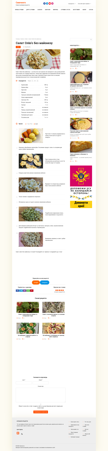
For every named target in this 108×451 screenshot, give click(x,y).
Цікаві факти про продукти (74, 425)
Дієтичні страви (86, 425)
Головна (18, 38)
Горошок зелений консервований (30, 95)
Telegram (44, 282)
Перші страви (19, 9)
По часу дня (88, 421)
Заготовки (76, 9)
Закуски (47, 9)
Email (40, 380)
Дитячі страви (85, 430)
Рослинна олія (25, 117)
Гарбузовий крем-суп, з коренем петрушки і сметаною (79, 85)
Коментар (40, 386)
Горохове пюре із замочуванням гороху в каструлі (79, 131)
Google (36, 282)
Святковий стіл (74, 429)
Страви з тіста (65, 9)
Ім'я (23, 380)
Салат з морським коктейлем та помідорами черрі (27, 315)
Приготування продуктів (73, 433)
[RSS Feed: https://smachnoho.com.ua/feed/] (22, 434)
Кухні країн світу (75, 421)
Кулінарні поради (75, 437)
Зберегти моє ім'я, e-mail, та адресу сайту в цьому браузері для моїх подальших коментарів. (41, 407)
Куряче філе (24, 85)
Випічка (55, 9)
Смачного (21, 2)
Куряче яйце (24, 87)
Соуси (91, 9)
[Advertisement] (54, 26)
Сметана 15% (25, 100)
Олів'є (26, 38)
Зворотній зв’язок (86, 434)
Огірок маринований (27, 97)
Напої (84, 9)
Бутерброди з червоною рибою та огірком (28, 336)
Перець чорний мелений (28, 110)
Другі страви (30, 9)
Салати (39, 9)
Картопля (23, 90)
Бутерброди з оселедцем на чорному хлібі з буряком (53, 336)
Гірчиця (23, 105)
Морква (23, 92)
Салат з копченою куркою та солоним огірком (54, 315)
